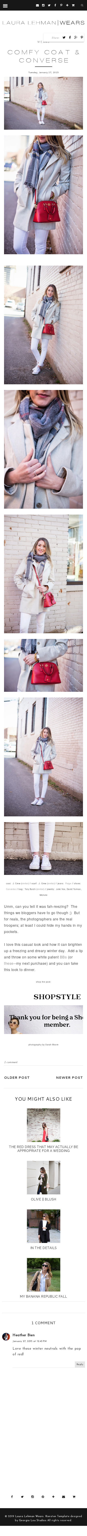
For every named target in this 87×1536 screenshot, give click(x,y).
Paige (68, 883)
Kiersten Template (57, 1516)
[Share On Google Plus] (75, 37)
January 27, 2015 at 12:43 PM (30, 1341)
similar (25, 883)
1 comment (10, 1062)
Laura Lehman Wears (29, 1516)
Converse (11, 889)
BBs (63, 956)
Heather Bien (24, 1335)
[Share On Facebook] (70, 37)
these (9, 963)
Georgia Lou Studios (33, 1520)
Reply (80, 1364)
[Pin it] (82, 37)
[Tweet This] (64, 37)
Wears (43, 42)
